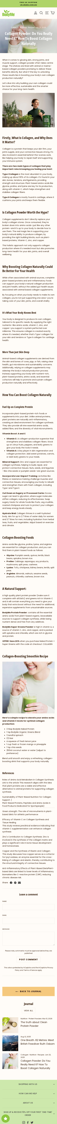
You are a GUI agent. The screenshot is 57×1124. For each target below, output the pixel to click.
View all (28, 1010)
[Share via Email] (19, 882)
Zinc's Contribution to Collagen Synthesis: (22, 837)
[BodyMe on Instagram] (23, 1122)
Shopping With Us (28, 1084)
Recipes (31, 27)
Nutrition (23, 27)
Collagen (15, 27)
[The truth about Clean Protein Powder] (10, 1025)
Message (6, 929)
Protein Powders (35, 1018)
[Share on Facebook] (11, 882)
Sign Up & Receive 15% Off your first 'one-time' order (28, 1113)
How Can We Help (28, 1093)
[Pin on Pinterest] (15, 882)
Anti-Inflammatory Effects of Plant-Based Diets (25, 868)
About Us (28, 1103)
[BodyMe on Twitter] (32, 1122)
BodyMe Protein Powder (14, 612)
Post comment (28, 959)
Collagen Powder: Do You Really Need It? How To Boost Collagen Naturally (35, 1064)
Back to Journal (30, 991)
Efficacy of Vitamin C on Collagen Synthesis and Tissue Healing (25, 821)
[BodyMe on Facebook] (27, 1122)
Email (4, 915)
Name (4, 901)
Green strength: (10, 811)
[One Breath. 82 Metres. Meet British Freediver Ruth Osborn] (10, 1043)
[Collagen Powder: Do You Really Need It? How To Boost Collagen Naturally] (10, 1061)
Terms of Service (30, 970)
